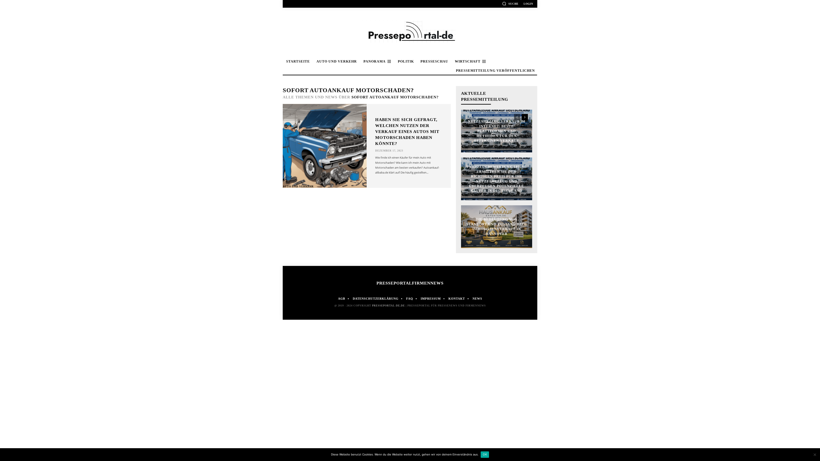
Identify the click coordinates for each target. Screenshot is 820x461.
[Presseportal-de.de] (410, 32)
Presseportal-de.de (388, 305)
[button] (510, 3)
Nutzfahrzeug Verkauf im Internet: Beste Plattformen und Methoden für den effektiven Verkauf (496, 131)
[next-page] (525, 117)
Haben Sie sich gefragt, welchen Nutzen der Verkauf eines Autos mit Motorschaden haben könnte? (407, 131)
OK (485, 454)
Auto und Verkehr (298, 186)
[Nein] (815, 454)
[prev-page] (517, 117)
